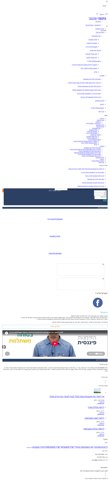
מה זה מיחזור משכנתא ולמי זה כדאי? (91, 97)
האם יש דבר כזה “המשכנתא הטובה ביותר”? (89, 93)
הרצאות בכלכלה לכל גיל (94, 61)
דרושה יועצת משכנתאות (94, 418)
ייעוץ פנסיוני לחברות (91, 57)
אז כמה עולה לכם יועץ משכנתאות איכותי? (89, 86)
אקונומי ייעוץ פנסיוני (95, 50)
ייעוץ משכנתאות (96, 36)
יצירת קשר (101, 111)
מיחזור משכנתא (99, 29)
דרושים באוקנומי (101, 447)
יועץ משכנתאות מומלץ (84, 447)
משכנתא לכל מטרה (91, 43)
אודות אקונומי (100, 18)
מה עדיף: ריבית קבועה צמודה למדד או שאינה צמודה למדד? (84, 83)
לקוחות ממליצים (99, 101)
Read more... (100, 403)
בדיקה (95, 72)
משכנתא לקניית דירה (91, 47)
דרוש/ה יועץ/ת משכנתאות (93, 428)
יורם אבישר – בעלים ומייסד (93, 25)
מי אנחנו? (98, 21)
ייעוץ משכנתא (68, 446)
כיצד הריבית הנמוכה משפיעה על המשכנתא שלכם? (86, 90)
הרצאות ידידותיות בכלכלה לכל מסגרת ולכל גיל (84, 65)
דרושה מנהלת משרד (96, 407)
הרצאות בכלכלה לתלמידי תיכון (89, 68)
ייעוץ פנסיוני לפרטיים (91, 54)
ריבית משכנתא (29, 447)
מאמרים (102, 75)
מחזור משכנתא (38, 447)
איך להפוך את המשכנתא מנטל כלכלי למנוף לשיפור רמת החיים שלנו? (86, 169)
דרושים (102, 104)
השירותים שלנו (100, 32)
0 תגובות (101, 402)
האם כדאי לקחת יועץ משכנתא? (92, 79)
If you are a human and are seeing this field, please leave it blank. (87, 189)
